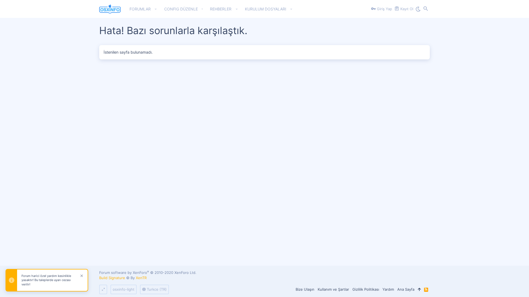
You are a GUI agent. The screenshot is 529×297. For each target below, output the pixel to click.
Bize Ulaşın (305, 289)
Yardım (388, 289)
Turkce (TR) (156, 289)
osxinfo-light (123, 289)
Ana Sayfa (405, 289)
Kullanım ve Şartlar (333, 289)
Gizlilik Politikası (365, 289)
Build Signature (112, 278)
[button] (156, 9)
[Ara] (426, 9)
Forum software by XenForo (147, 272)
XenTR (141, 278)
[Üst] (419, 289)
